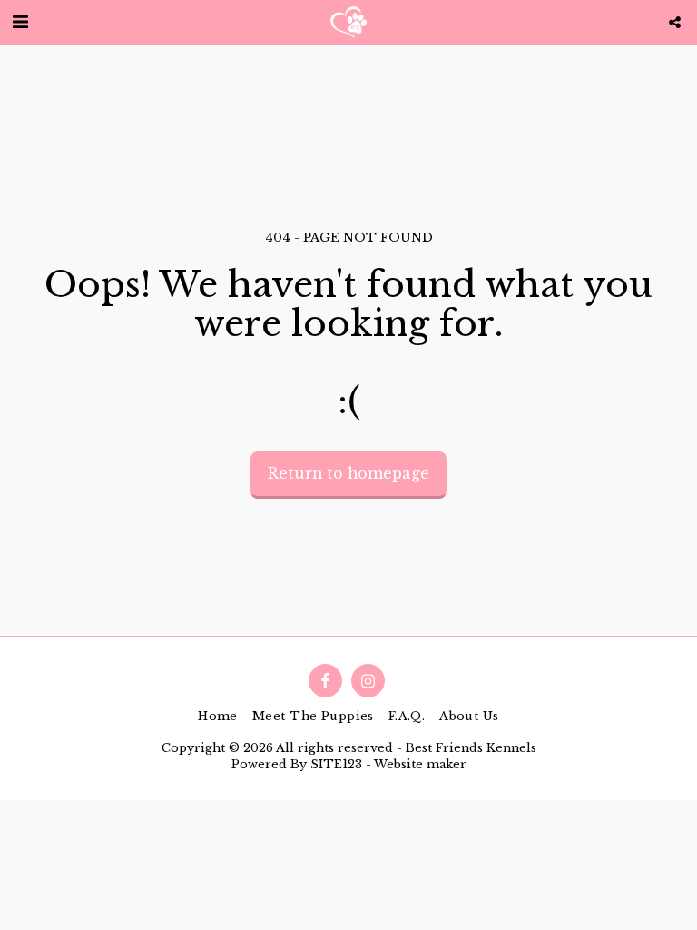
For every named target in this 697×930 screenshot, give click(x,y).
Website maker (420, 764)
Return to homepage (348, 473)
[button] (20, 22)
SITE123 (336, 764)
